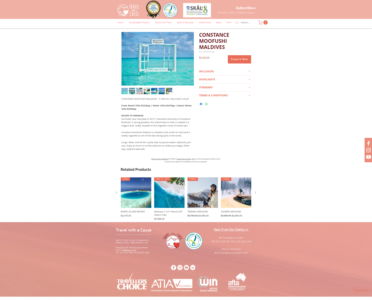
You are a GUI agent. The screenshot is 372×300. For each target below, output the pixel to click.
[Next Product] (255, 192)
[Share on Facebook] (201, 104)
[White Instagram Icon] (368, 150)
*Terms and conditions (159, 159)
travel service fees (184, 159)
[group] (186, 199)
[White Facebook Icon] (368, 143)
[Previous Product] (116, 192)
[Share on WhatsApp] (206, 104)
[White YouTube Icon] (368, 157)
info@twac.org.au (245, 12)
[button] (246, 8)
